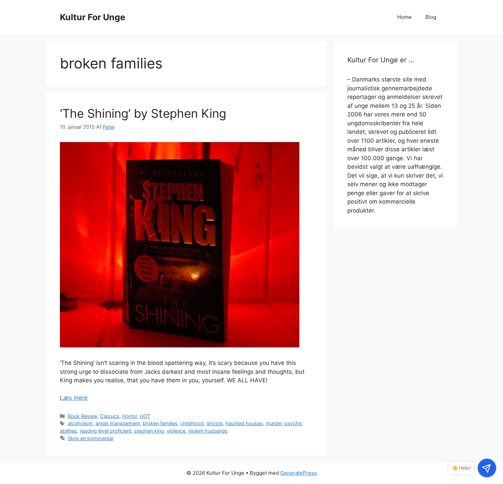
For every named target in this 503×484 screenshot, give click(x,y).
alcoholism (80, 423)
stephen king (149, 431)
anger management (117, 423)
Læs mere (74, 397)
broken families (160, 423)
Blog (430, 17)
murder (274, 423)
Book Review (82, 416)
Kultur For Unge (92, 17)
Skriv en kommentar (91, 438)
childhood (192, 423)
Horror (129, 416)
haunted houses (244, 423)
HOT (145, 416)
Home (404, 17)
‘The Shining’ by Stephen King (143, 113)
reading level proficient (105, 431)
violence (176, 431)
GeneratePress (298, 473)
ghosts (214, 423)
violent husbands (208, 431)
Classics (109, 416)
